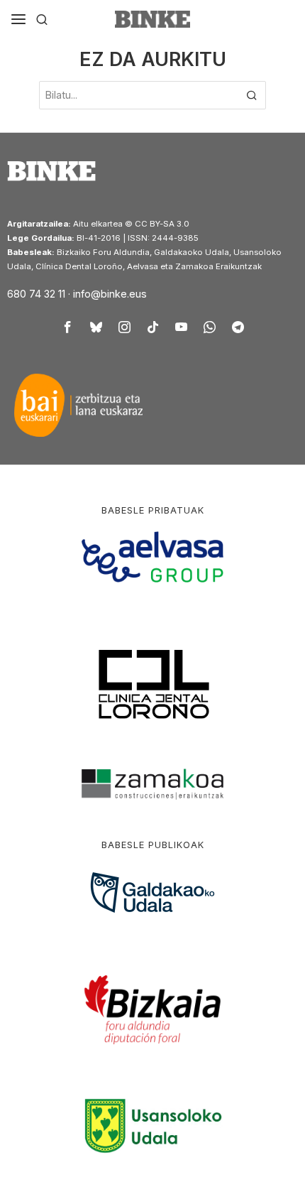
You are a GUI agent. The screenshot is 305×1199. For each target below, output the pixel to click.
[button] (252, 95)
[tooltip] (67, 326)
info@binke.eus (110, 294)
